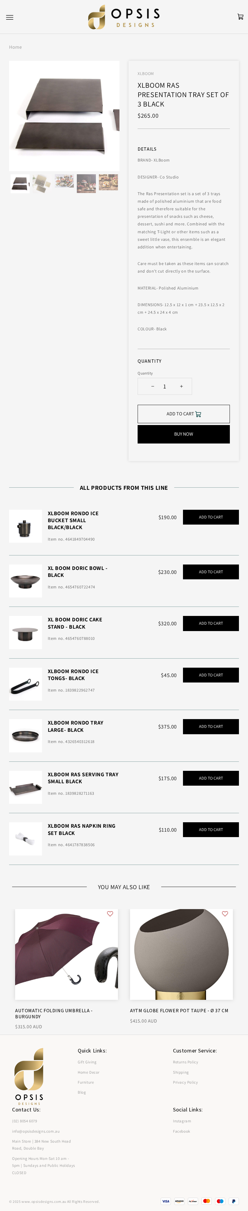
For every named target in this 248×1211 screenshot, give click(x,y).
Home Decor (89, 1072)
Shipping (181, 1072)
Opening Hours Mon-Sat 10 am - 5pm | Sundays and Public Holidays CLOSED (43, 1165)
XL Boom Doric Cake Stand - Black (75, 623)
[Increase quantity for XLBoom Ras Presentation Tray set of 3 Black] (181, 386)
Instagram (182, 1121)
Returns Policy (185, 1062)
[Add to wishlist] (110, 913)
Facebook (181, 1131)
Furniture (86, 1082)
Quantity (145, 373)
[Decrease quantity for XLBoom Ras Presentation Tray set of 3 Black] (152, 386)
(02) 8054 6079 (24, 1121)
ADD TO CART (211, 517)
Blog (82, 1092)
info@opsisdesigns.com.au (36, 1131)
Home (15, 47)
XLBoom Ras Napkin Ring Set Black (82, 829)
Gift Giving (87, 1062)
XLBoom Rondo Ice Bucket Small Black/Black (73, 520)
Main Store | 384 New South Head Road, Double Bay (41, 1145)
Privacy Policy (185, 1082)
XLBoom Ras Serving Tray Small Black (83, 778)
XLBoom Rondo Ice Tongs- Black (73, 675)
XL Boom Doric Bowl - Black (78, 571)
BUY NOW (183, 434)
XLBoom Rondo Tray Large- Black (75, 726)
